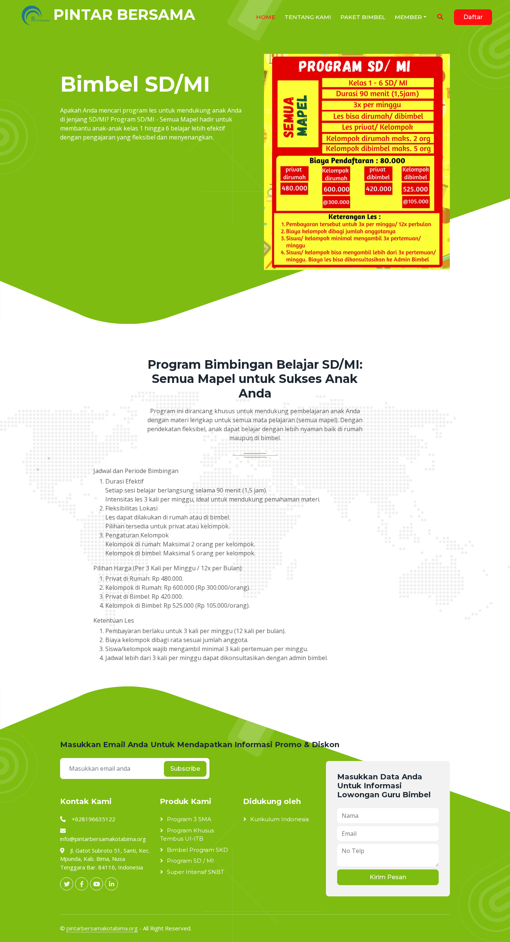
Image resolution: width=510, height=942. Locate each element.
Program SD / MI (190, 860)
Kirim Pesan (388, 877)
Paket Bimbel (362, 17)
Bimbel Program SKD (197, 849)
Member (408, 17)
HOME (265, 17)
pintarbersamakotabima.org (102, 928)
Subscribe (185, 768)
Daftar (473, 17)
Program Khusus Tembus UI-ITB (187, 835)
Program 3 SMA (189, 819)
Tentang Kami (307, 17)
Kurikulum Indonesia (279, 819)
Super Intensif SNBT (195, 871)
